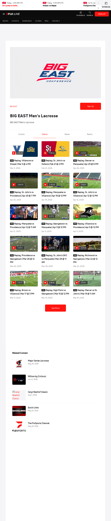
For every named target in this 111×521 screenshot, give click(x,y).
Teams (89, 134)
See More (55, 308)
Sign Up (90, 106)
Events (22, 134)
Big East (13, 106)
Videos (45, 134)
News (67, 134)
